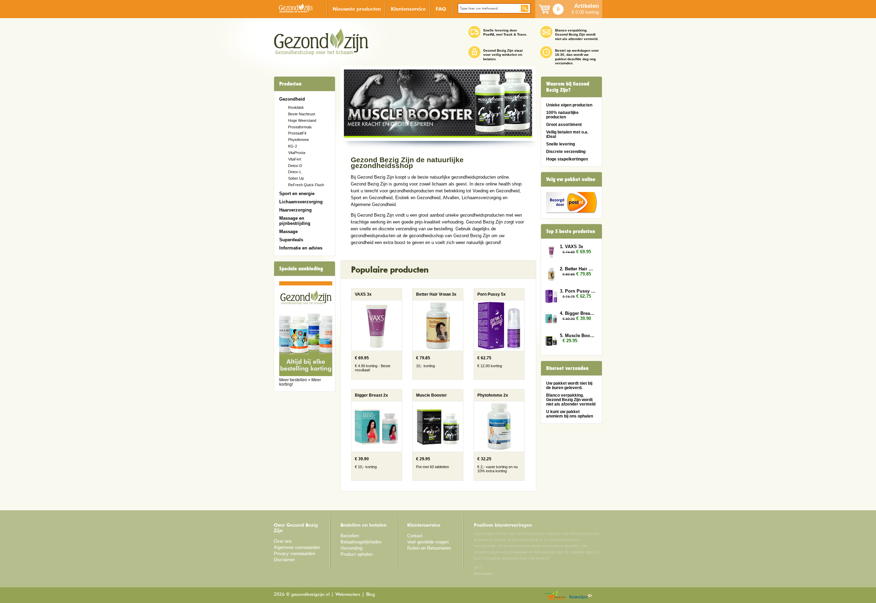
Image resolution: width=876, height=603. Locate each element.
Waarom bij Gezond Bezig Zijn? (567, 87)
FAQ (441, 9)
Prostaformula (299, 127)
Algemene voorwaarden (297, 547)
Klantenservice (408, 9)
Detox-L (294, 172)
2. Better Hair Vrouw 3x (577, 268)
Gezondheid (292, 99)
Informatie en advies (300, 248)
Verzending (351, 548)
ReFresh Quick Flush (306, 185)
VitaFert (294, 159)
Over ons (283, 541)
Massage (288, 231)
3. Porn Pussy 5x (577, 291)
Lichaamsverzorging (301, 201)
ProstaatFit (297, 133)
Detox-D (295, 166)
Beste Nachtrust (301, 114)
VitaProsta (296, 153)
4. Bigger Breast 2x (577, 313)
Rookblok (296, 107)
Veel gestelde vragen (428, 541)
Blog (370, 594)
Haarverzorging (295, 210)
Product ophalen (356, 554)
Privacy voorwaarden (294, 553)
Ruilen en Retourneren (429, 548)
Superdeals (291, 239)
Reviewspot (580, 596)
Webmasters (347, 594)
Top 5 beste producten (570, 231)
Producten (290, 84)
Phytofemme (298, 140)
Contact (415, 535)
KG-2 (292, 146)
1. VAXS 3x (571, 246)
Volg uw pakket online (570, 179)
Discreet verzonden (567, 368)
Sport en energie (296, 193)
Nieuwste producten (357, 9)
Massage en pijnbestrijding (294, 221)
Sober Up (296, 178)
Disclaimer (284, 559)
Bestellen (349, 535)
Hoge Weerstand (302, 120)
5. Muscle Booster (577, 335)
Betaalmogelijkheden (361, 541)
